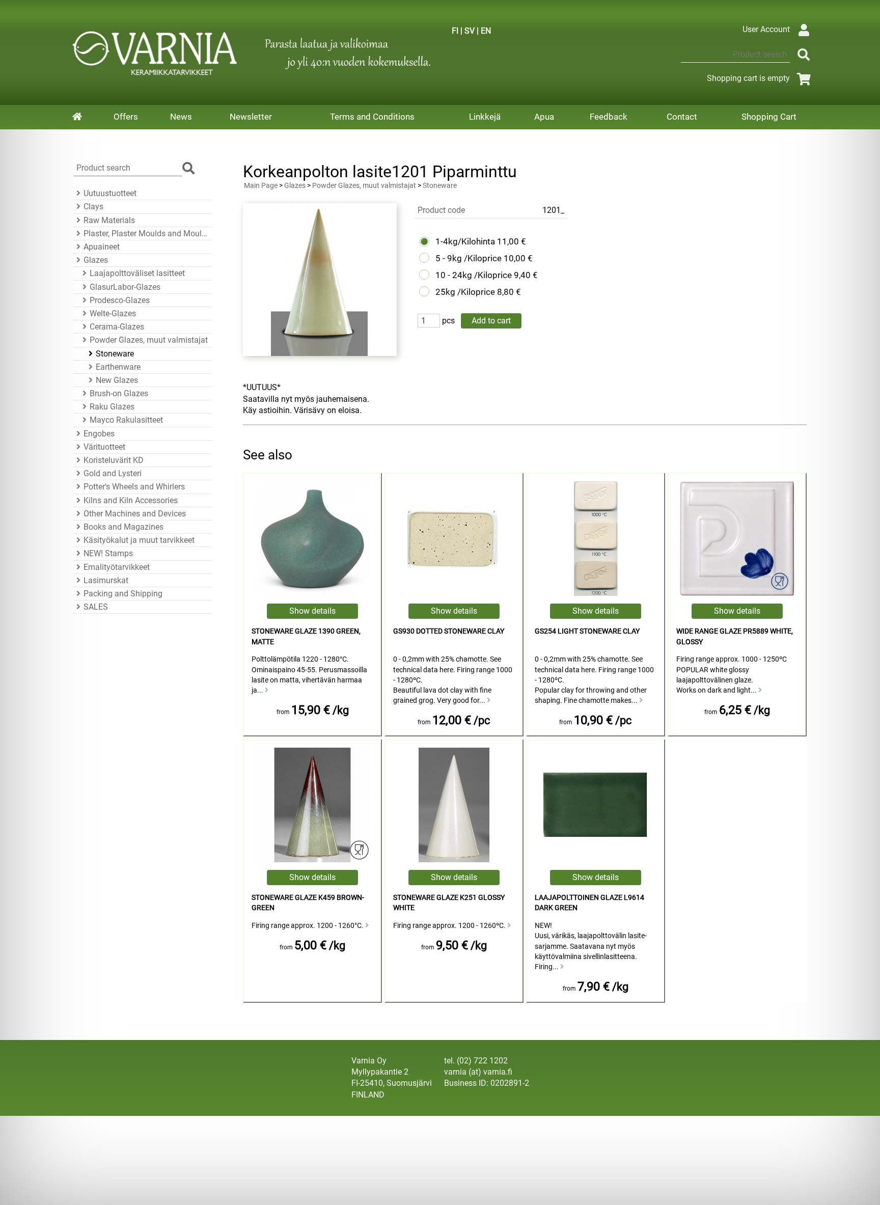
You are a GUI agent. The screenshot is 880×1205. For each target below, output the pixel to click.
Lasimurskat (106, 580)
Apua (544, 117)
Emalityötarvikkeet (117, 567)
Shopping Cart (768, 117)
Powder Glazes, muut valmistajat (149, 340)
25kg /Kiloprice (465, 292)
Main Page (261, 185)
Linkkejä (485, 117)
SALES (96, 607)
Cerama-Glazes (117, 327)
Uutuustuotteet (110, 193)
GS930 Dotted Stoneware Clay (448, 631)
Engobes (99, 434)
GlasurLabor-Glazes (125, 287)
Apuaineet (102, 247)
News (181, 117)
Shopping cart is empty (748, 78)
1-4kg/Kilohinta (465, 241)
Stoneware (115, 354)
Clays (93, 206)
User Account (766, 29)
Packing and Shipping (123, 593)
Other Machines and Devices (135, 513)
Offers (126, 117)
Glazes (96, 260)
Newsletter (251, 117)
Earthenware (118, 367)
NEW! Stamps (108, 553)
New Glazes (117, 380)
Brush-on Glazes (119, 393)
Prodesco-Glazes (120, 300)
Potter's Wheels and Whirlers (134, 486)
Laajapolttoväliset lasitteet (137, 273)
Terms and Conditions (372, 117)
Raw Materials (109, 220)
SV (469, 31)
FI (455, 31)
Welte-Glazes (113, 313)
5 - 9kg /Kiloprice (468, 258)
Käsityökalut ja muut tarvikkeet (139, 540)
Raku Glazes (112, 407)
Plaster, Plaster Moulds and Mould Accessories (146, 233)
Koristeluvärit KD (114, 460)
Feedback (608, 117)
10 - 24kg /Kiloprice (473, 275)
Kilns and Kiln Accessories (131, 500)
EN (486, 31)
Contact (682, 117)
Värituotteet (104, 447)
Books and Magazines (123, 527)
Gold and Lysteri (113, 473)
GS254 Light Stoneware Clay (587, 631)
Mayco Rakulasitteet (126, 420)
